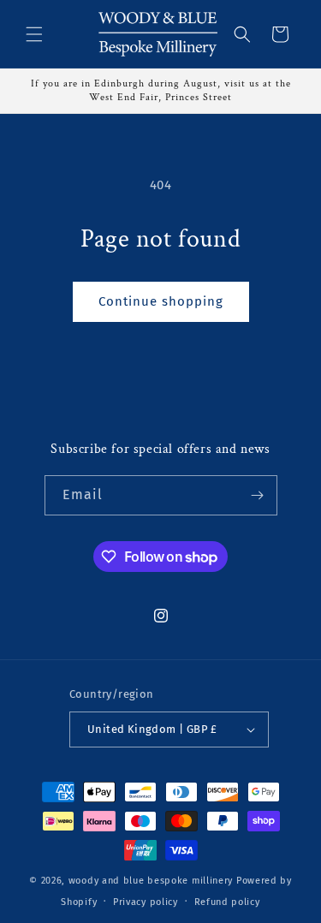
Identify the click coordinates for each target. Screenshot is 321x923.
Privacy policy (145, 902)
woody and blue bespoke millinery (150, 880)
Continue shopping (160, 301)
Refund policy (227, 902)
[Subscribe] (257, 495)
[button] (34, 34)
